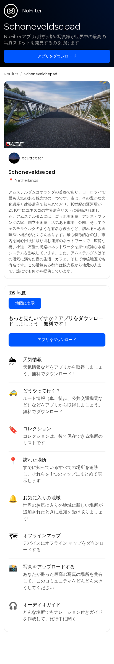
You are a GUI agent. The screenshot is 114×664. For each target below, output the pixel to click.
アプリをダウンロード (57, 56)
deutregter (32, 158)
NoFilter (11, 74)
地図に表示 (25, 303)
